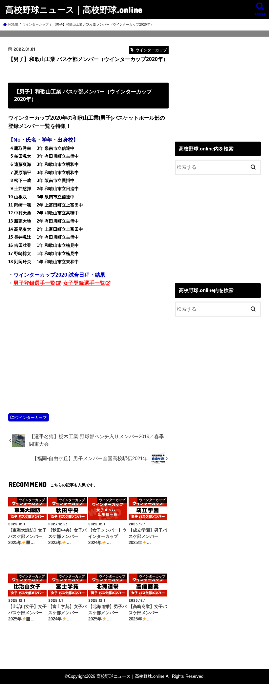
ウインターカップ (31, 417)
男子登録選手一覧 (34, 283)
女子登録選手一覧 (84, 283)
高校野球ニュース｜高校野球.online (73, 9)
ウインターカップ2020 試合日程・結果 (59, 275)
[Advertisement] (88, 343)
